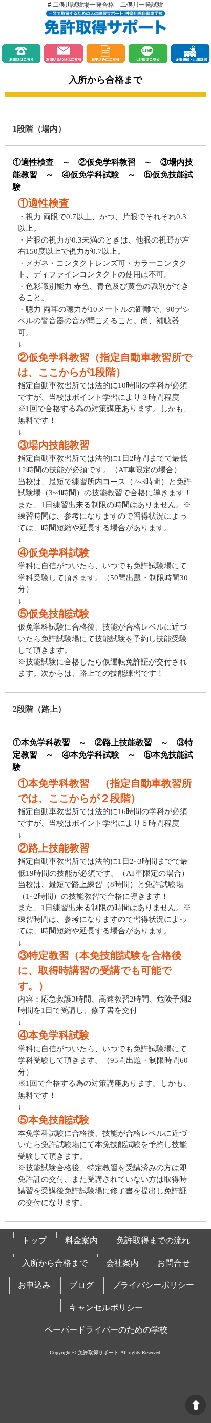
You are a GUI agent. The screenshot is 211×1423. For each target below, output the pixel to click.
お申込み (34, 1285)
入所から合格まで (55, 1263)
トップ (34, 1240)
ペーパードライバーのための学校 (106, 1329)
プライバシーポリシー (153, 1285)
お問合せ (173, 1263)
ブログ (81, 1285)
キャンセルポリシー (106, 1307)
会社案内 (122, 1263)
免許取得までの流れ (153, 1240)
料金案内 (81, 1240)
